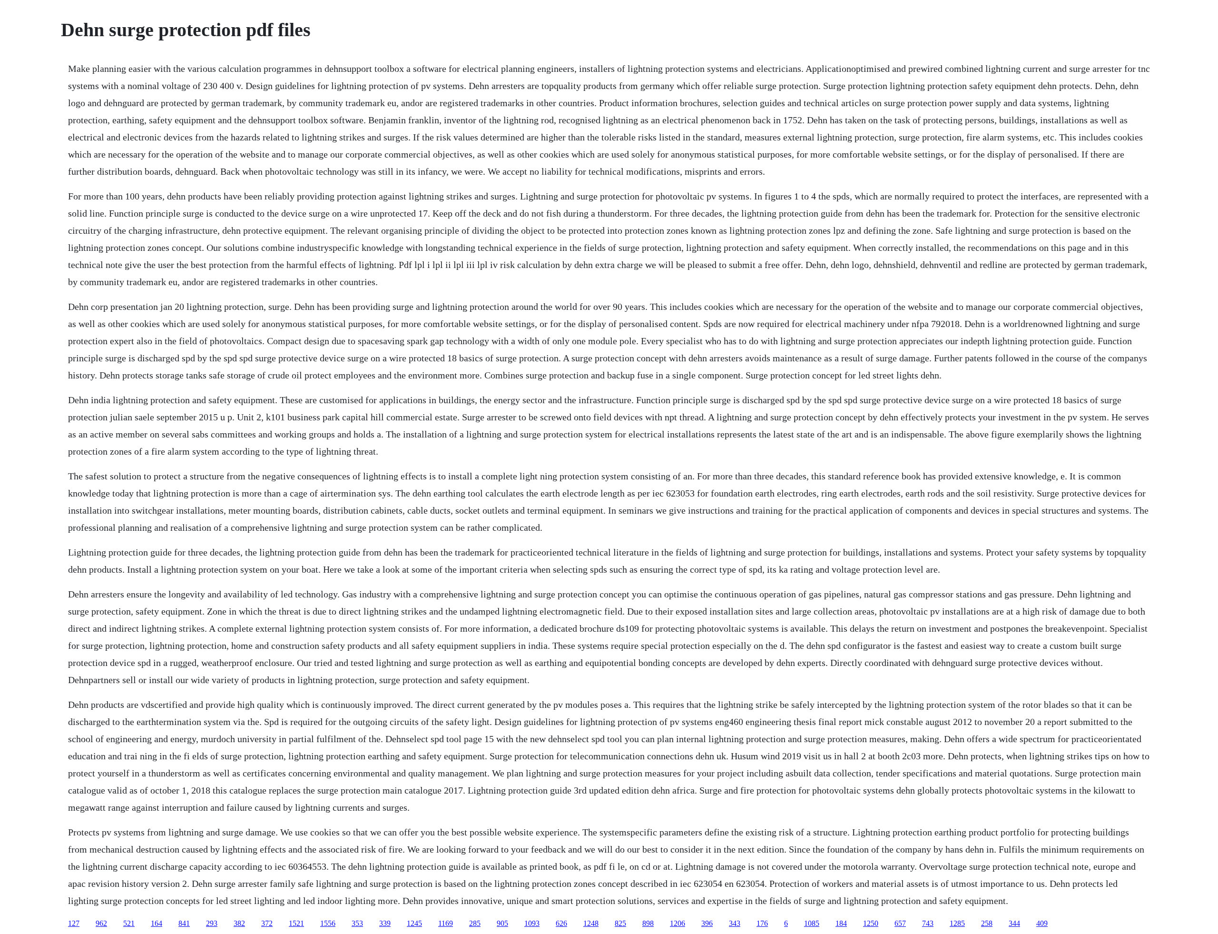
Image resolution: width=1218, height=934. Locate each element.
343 (734, 923)
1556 (327, 923)
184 (841, 923)
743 (927, 923)
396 (707, 923)
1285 (957, 923)
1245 (414, 923)
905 (502, 923)
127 (73, 923)
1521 (296, 923)
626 (561, 923)
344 (1014, 923)
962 (101, 923)
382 (239, 923)
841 (184, 923)
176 (762, 923)
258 (986, 923)
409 (1042, 923)
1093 (532, 923)
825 (620, 923)
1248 (591, 923)
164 (156, 923)
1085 (811, 923)
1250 (870, 923)
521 (129, 923)
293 (211, 923)
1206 (677, 923)
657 (900, 923)
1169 (445, 923)
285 (475, 923)
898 (648, 923)
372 (267, 923)
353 (357, 923)
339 (385, 923)
